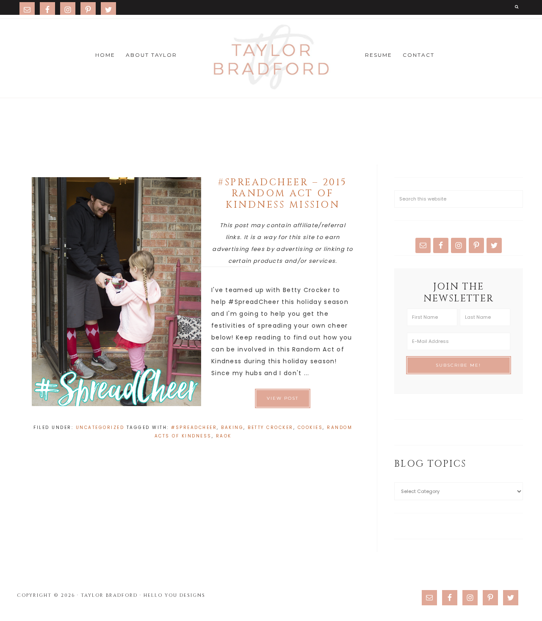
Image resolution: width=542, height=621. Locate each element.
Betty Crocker (270, 427)
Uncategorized (100, 427)
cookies (310, 427)
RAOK (224, 436)
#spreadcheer (194, 427)
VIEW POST (283, 398)
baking (232, 427)
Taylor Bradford (271, 57)
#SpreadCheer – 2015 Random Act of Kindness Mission (282, 193)
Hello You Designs (174, 595)
